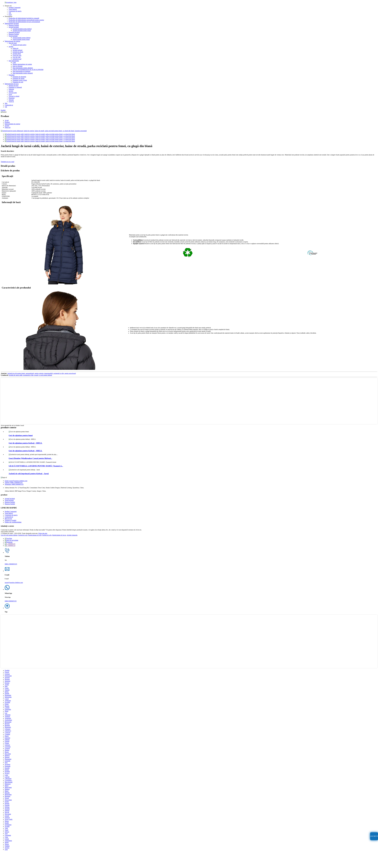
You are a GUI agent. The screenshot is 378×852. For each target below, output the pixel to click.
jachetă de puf (17, 59)
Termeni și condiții (10, 520)
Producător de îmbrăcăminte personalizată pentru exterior (26, 20)
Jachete (11, 46)
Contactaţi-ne (9, 105)
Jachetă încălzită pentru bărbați (22, 29)
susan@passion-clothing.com (14, 582)
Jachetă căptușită (72, 535)
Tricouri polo (13, 92)
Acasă (7, 120)
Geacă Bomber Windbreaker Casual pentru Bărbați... (30, 458)
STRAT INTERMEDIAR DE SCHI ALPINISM (28, 69)
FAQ (10, 14)
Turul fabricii (13, 9)
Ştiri (6, 103)
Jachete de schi (46, 535)
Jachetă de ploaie (18, 52)
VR (10, 13)
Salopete (11, 89)
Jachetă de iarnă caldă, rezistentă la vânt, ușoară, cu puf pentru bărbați (30, 375)
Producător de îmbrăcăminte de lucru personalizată (24, 22)
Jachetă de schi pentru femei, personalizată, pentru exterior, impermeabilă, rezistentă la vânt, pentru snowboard (41, 373)
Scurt (10, 94)
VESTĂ (11, 101)
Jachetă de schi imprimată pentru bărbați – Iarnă (29, 474)
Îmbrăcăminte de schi (34, 535)
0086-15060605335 (11, 564)
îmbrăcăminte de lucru (59, 535)
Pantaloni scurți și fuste (20, 80)
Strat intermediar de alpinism (21, 71)
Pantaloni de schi (18, 82)
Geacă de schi (17, 55)
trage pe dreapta (17, 66)
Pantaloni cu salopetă (15, 87)
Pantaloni (11, 75)
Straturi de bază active (19, 45)
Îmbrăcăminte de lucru (12, 84)
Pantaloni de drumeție (19, 77)
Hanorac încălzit (14, 25)
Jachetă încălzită (14, 27)
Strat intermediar (14, 61)
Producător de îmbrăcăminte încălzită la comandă (24, 18)
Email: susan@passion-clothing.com (16, 481)
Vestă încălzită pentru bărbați (21, 38)
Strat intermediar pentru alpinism (23, 68)
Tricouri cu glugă (14, 96)
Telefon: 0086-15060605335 (14, 482)
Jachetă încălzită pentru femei (22, 30)
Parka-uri (15, 48)
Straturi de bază (13, 85)
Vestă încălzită (13, 36)
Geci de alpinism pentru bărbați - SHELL (25, 443)
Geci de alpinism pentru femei (21, 435)
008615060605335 (11, 601)
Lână (14, 62)
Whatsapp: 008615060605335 (14, 484)
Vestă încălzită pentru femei (21, 39)
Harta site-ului (42, 533)
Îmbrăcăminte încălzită (12, 23)
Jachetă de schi (22, 535)
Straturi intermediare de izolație (22, 64)
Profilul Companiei (14, 7)
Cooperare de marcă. (15, 11)
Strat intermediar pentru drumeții (23, 73)
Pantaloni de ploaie (18, 78)
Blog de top (8, 518)
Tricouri (11, 100)
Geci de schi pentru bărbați (9, 535)
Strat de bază (13, 43)
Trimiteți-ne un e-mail (7, 162)
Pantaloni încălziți (14, 32)
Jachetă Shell (17, 53)
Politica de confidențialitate (13, 522)
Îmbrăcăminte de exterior (12, 41)
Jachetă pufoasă (17, 50)
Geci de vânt (16, 57)
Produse (7, 122)
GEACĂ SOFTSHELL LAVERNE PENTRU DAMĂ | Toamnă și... (36, 466)
